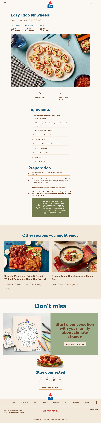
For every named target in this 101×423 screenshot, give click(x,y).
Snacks (32, 20)
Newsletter (76, 402)
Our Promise (24, 402)
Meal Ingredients (23, 20)
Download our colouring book (75, 344)
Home (13, 402)
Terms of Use (64, 419)
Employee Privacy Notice (55, 419)
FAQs (66, 402)
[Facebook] (41, 380)
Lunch (13, 20)
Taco (38, 20)
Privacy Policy (46, 419)
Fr (96, 3)
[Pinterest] (60, 380)
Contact (86, 402)
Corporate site (94, 409)
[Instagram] (47, 380)
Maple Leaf (39, 419)
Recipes (45, 402)
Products (35, 402)
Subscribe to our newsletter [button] (50, 387)
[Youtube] (54, 380)
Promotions (56, 402)
